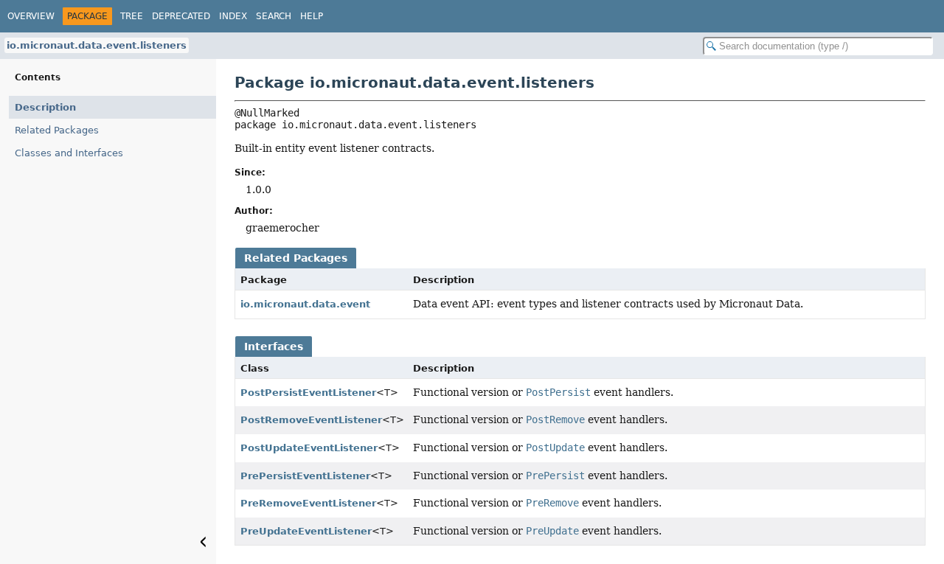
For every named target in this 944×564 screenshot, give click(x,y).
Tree (131, 16)
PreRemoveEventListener (308, 503)
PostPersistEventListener (308, 392)
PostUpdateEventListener (309, 447)
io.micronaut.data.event (305, 304)
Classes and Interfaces (69, 153)
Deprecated (181, 16)
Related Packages (57, 130)
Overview (31, 16)
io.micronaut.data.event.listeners (97, 45)
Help (311, 16)
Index (233, 16)
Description (45, 107)
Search (273, 16)
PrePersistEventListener (305, 475)
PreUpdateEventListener (306, 531)
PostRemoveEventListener (311, 419)
